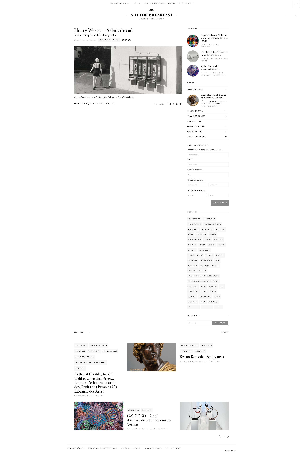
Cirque (208, 239)
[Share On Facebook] (168, 104)
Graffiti (219, 255)
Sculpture (213, 302)
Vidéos (137, 3)
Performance (205, 297)
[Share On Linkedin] (177, 104)
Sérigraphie (193, 307)
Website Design (172, 448)
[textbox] (207, 164)
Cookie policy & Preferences (103, 448)
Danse (202, 245)
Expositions (105, 40)
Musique (213, 286)
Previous (221, 436)
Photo (116, 40)
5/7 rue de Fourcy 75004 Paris (120, 97)
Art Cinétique (194, 224)
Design (212, 245)
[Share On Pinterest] (174, 104)
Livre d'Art (193, 286)
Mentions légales (76, 448)
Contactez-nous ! (153, 448)
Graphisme (192, 260)
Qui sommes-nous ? (130, 448)
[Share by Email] (181, 104)
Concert (192, 245)
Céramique (201, 234)
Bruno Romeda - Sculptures (202, 357)
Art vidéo (220, 229)
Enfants (191, 250)
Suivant (225, 332)
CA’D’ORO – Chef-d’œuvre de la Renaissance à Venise (213, 96)
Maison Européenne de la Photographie (95, 35)
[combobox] (208, 164)
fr (295, 4)
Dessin (221, 245)
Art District (207, 229)
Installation (206, 260)
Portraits (192, 302)
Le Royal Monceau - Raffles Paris (91, 362)
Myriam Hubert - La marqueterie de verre (210, 67)
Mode (203, 286)
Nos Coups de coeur (119, 3)
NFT (221, 286)
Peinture (192, 297)
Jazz (217, 260)
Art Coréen (193, 229)
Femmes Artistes (195, 255)
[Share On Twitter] (170, 104)
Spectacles (207, 307)
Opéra (213, 291)
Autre (190, 234)
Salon (203, 302)
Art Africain (209, 219)
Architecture (194, 219)
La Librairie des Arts (210, 265)
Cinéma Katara (194, 239)
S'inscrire (220, 323)
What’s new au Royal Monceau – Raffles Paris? (168, 3)
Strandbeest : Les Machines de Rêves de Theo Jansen (214, 53)
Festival (209, 255)
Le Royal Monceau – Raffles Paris (203, 276)
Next (227, 436)
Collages (218, 239)
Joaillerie (192, 265)
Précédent (79, 332)
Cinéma (213, 234)
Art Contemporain (212, 224)
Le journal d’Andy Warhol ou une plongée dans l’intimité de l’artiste (214, 38)
